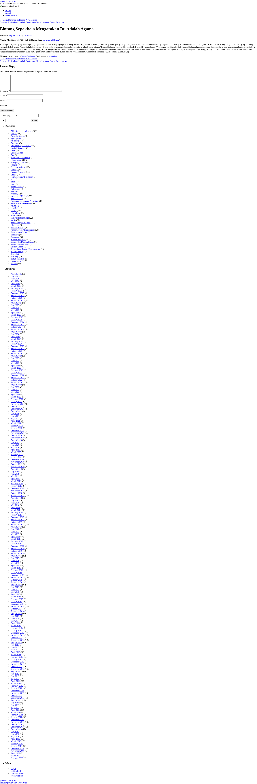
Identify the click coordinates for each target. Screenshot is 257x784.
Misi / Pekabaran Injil (20, 218)
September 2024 (17, 329)
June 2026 (15, 279)
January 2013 (16, 659)
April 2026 (15, 283)
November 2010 (17, 722)
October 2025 (16, 298)
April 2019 (15, 479)
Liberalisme (16, 213)
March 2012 (16, 683)
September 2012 (17, 669)
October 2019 (16, 464)
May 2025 (15, 310)
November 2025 (17, 295)
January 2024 (16, 344)
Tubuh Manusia (17, 259)
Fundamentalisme (18, 167)
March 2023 (16, 368)
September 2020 (17, 438)
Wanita (14, 263)
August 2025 (16, 303)
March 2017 (16, 539)
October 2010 (16, 724)
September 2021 (17, 409)
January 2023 (16, 373)
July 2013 (15, 645)
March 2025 (16, 315)
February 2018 (17, 512)
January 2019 (16, 486)
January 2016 (16, 572)
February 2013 (17, 657)
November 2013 (17, 635)
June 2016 (15, 560)
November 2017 (17, 519)
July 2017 (15, 529)
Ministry (14, 215)
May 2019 (15, 476)
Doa (12, 155)
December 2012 (17, 662)
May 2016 (15, 563)
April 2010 (15, 739)
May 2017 (15, 534)
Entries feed (16, 771)
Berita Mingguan (18, 148)
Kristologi (15, 206)
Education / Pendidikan (20, 157)
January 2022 (16, 401)
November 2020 (17, 433)
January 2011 (16, 717)
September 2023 (17, 353)
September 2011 (17, 698)
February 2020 (17, 454)
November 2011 (17, 693)
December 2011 (17, 691)
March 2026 (16, 286)
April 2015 (15, 594)
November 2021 (17, 404)
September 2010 (17, 727)
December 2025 (17, 293)
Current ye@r (6, 115)
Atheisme (15, 143)
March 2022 (16, 397)
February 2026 (17, 288)
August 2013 (16, 642)
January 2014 (16, 630)
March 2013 (16, 654)
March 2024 (16, 339)
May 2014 (15, 621)
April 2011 (15, 710)
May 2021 (15, 418)
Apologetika (16, 138)
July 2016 (15, 558)
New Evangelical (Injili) (21, 222)
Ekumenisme (16, 160)
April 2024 (15, 336)
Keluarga (14, 194)
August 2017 (16, 527)
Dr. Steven (28, 35)
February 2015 (17, 599)
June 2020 (15, 445)
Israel (13, 184)
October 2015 (16, 580)
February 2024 (17, 341)
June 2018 (15, 503)
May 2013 (15, 650)
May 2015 (15, 592)
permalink (52, 56)
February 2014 (17, 628)
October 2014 (16, 609)
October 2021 (16, 406)
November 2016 (17, 548)
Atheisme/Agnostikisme (21, 145)
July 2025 (15, 305)
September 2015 (17, 582)
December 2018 (17, 488)
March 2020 (16, 452)
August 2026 (16, 274)
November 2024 (17, 324)
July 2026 (15, 276)
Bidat (13, 150)
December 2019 (17, 459)
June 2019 (15, 474)
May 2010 (15, 736)
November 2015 (17, 577)
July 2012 (15, 674)
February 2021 (17, 426)
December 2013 (17, 633)
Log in (13, 768)
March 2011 (16, 712)
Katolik (14, 191)
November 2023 (17, 348)
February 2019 (17, 483)
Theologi (14, 256)
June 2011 (15, 705)
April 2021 (15, 421)
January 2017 (16, 544)
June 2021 (15, 416)
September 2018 (17, 495)
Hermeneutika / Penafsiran (22, 177)
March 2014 (16, 625)
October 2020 (16, 435)
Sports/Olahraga (28, 56)
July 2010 (15, 731)
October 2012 (16, 666)
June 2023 (15, 360)
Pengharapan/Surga (19, 232)
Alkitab (14, 133)
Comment (5, 91)
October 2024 (16, 327)
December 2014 (17, 604)
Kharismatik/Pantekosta (21, 203)
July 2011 (15, 703)
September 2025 (17, 300)
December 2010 (17, 719)
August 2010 (16, 729)
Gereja (13, 174)
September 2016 (17, 553)
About (8, 13)
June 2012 (15, 676)
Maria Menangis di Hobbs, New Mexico (18, 20)
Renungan (15, 237)
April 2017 (15, 536)
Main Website (11, 15)
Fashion (14, 165)
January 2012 (16, 688)
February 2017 (17, 541)
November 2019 (17, 462)
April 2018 (15, 507)
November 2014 (17, 606)
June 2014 (15, 618)
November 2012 (17, 664)
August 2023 (16, 356)
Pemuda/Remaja (17, 227)
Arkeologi (15, 141)
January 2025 (16, 320)
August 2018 (16, 498)
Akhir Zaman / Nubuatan (21, 131)
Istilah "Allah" (17, 186)
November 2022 (17, 377)
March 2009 (16, 756)
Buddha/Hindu (17, 153)
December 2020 (17, 430)
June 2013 (15, 647)
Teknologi (15, 254)
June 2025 (15, 307)
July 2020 (15, 442)
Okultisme (15, 225)
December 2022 (17, 375)
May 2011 (15, 707)
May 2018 (15, 505)
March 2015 (16, 597)
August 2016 (16, 556)
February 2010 (17, 744)
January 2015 (16, 601)
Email (3, 100)
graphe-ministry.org (8, 1)
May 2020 (15, 447)
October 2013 (16, 638)
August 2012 (16, 671)
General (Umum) (18, 172)
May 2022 (15, 392)
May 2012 (15, 678)
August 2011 (16, 700)
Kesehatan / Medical (19, 196)
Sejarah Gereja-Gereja (20, 244)
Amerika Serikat (17, 136)
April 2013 (15, 652)
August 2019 (16, 469)
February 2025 (17, 317)
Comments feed (17, 773)
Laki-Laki (15, 208)
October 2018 (16, 493)
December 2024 (17, 322)
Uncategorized (17, 261)
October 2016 (16, 551)
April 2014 (15, 623)
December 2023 (17, 346)
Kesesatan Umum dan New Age (24, 201)
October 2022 (16, 380)
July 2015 (15, 587)
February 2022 (17, 399)
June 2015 (15, 589)
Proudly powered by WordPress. (13, 783)
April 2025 (15, 312)
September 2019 (17, 466)
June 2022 (15, 389)
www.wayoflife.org (50, 40)
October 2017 (16, 522)
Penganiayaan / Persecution (22, 230)
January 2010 (16, 746)
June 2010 (15, 734)
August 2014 (16, 613)
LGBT (13, 210)
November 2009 (17, 751)
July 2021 (15, 413)
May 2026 (15, 281)
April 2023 (15, 365)
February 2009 (17, 758)
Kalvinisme (15, 189)
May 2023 (15, 363)
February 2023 (17, 370)
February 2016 (17, 570)
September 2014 (17, 611)
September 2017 (17, 524)
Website (3, 105)
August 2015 (16, 585)
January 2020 (16, 457)
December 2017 (17, 517)
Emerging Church (18, 162)
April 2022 (15, 394)
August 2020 (16, 440)
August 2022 (16, 385)
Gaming (14, 169)
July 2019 (15, 471)
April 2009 (15, 753)
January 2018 (16, 515)
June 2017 (15, 532)
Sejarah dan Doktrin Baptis (22, 242)
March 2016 (16, 568)
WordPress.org (17, 776)
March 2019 (16, 481)
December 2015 (17, 575)
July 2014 (15, 616)
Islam (13, 182)
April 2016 (15, 565)
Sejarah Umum (17, 247)
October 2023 (16, 351)
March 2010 (16, 741)
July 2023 (15, 358)
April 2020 (15, 450)
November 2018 (17, 491)
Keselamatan (16, 198)
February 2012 (17, 686)
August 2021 (16, 411)
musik (13, 220)
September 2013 (17, 640)
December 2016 (17, 546)
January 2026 (16, 291)
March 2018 (16, 510)
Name (3, 95)
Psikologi (15, 235)
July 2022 (15, 387)
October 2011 (16, 695)
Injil (12, 179)
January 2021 (16, 428)
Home (8, 10)
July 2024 (15, 334)
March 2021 (16, 423)
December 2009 (17, 748)
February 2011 (17, 715)
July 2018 (15, 500)
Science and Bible (18, 239)
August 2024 (16, 332)
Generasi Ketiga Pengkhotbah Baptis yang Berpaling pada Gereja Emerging (33, 22)
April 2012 (15, 681)
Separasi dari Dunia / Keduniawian (25, 249)
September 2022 (17, 382)
